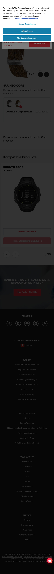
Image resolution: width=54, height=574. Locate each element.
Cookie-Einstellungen (27, 24)
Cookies (17, 18)
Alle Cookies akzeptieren (27, 38)
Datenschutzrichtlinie (29, 18)
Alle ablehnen (27, 31)
